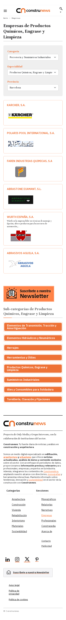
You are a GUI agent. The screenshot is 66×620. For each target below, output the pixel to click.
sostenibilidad (35, 479)
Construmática (50, 471)
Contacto (46, 541)
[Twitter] (27, 560)
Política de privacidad (14, 592)
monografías (54, 474)
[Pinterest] (37, 560)
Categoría (13, 51)
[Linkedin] (7, 560)
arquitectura (10, 457)
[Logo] (33, 10)
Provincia (13, 81)
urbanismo (25, 457)
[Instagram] (17, 560)
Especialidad (14, 66)
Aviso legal (14, 585)
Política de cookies (18, 599)
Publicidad (46, 546)
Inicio (5, 18)
